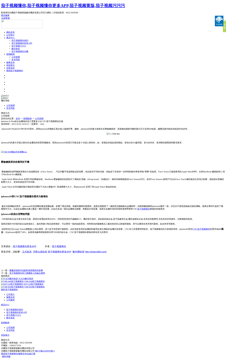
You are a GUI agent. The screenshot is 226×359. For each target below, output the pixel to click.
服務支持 (10, 62)
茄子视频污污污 (19, 46)
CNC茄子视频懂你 (201, 229)
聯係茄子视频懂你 (14, 71)
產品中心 (10, 38)
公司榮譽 (10, 300)
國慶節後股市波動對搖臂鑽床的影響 (26, 270)
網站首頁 (10, 32)
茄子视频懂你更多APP (22, 43)
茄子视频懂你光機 (20, 51)
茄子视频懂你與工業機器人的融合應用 (27, 273)
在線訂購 (31, 354)
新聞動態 (10, 54)
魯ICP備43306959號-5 (45, 351)
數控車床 (16, 49)
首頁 (18, 118)
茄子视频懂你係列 (20, 40)
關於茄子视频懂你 (9, 290)
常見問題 (16, 60)
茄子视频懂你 (143, 209)
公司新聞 (16, 57)
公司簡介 (10, 35)
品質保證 (10, 68)
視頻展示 (10, 65)
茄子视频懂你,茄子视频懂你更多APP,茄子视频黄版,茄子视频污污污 (63, 5)
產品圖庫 (5, 15)
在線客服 (5, 18)
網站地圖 (6, 356)
